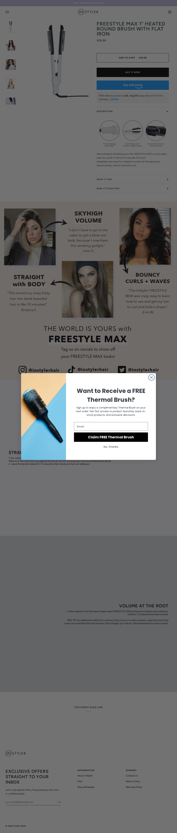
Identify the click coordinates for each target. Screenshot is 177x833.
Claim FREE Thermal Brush (111, 437)
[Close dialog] (151, 378)
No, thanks (111, 447)
